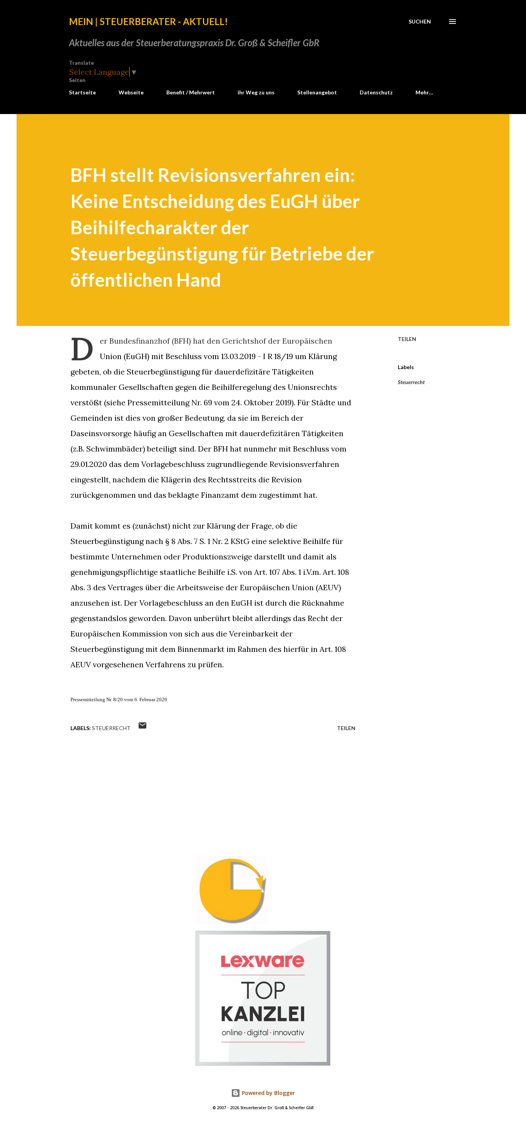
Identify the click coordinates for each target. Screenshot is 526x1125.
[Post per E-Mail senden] (142, 728)
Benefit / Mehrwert (190, 92)
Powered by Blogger (267, 1092)
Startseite (82, 92)
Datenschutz (376, 92)
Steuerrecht (411, 382)
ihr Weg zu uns (256, 92)
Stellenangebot (317, 92)
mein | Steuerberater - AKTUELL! (148, 21)
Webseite (131, 92)
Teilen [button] (407, 339)
